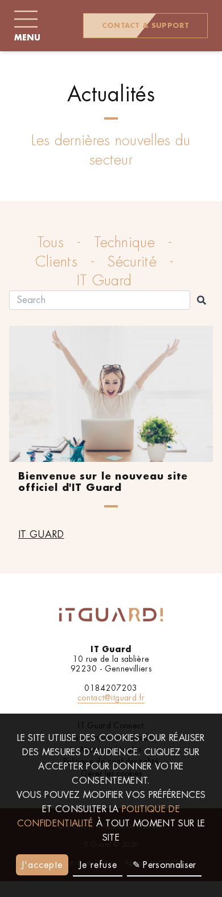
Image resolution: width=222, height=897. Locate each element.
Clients (56, 262)
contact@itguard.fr (111, 698)
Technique (124, 242)
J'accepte (42, 865)
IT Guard (104, 280)
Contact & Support (145, 25)
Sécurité (132, 262)
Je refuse (98, 865)
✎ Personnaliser (164, 865)
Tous (50, 242)
